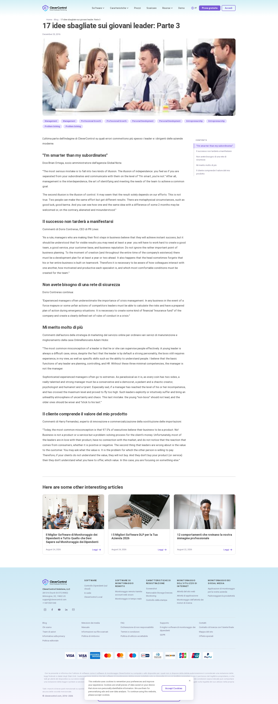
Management (51, 121)
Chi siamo (47, 627)
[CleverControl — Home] (54, 8)
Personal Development (142, 121)
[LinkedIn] (66, 609)
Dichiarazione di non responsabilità (137, 627)
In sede (87, 593)
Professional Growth (91, 121)
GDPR (162, 635)
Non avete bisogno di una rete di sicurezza (211, 158)
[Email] (73, 609)
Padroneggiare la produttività (221, 596)
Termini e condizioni (130, 632)
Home (49, 19)
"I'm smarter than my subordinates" (214, 146)
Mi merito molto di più (206, 165)
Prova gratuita (210, 8)
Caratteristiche (118, 8)
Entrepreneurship (194, 121)
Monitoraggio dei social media (219, 581)
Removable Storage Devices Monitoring (159, 594)
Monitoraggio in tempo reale (128, 599)
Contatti (202, 623)
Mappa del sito (206, 632)
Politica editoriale (50, 640)
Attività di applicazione (187, 595)
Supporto (164, 623)
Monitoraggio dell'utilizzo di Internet (187, 583)
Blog (56, 19)
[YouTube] (59, 609)
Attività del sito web (186, 591)
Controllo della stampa (156, 600)
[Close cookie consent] (189, 680)
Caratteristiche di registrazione (158, 581)
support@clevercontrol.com (54, 600)
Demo (181, 8)
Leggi (95, 550)
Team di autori (49, 632)
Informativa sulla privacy (53, 636)
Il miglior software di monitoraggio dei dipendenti (177, 629)
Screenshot (151, 588)
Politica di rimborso (91, 636)
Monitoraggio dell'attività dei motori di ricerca (190, 601)
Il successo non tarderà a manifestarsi (214, 151)
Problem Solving (52, 126)
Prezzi (137, 8)
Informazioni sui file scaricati (95, 632)
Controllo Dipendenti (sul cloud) (95, 587)
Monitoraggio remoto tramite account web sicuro (128, 593)
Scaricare (152, 8)
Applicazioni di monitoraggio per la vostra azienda (221, 590)
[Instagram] (45, 609)
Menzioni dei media (91, 623)
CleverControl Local (93, 597)
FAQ (122, 623)
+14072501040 (49, 603)
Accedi (228, 8)
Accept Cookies (173, 688)
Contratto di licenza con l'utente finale (216, 627)
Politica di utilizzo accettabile (134, 636)
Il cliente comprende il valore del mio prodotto (213, 172)
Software (97, 8)
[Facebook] (52, 609)
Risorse (166, 8)
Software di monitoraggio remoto (124, 583)
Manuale (85, 627)
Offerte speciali (206, 636)
